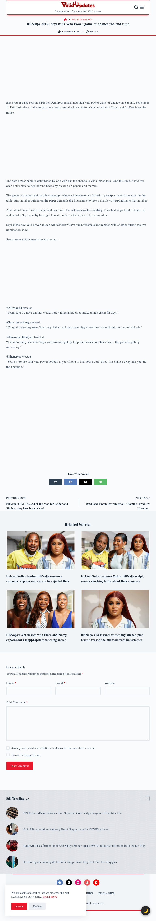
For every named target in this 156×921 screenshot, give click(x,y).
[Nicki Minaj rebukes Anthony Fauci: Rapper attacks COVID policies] (12, 829)
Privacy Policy (33, 755)
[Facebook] (70, 482)
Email (60, 683)
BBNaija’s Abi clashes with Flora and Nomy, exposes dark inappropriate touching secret (36, 637)
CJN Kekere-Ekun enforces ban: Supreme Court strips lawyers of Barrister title (72, 813)
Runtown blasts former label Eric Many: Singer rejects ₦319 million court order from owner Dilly (84, 845)
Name (11, 683)
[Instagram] (78, 882)
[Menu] (142, 7)
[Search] (136, 7)
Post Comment (19, 766)
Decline (37, 906)
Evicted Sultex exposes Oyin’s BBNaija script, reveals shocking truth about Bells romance (112, 578)
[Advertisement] (78, 69)
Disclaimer (106, 893)
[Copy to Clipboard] (55, 482)
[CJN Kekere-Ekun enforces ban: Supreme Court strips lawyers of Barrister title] (12, 813)
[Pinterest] (87, 882)
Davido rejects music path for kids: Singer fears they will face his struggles (70, 862)
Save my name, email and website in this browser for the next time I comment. (53, 748)
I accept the (26, 755)
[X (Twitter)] (85, 482)
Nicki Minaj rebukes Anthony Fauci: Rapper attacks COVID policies (66, 829)
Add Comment (17, 702)
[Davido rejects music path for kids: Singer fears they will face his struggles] (12, 862)
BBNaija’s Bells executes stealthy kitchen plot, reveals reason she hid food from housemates (112, 637)
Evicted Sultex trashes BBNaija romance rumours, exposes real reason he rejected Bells (37, 578)
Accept (19, 906)
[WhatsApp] (100, 482)
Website (110, 683)
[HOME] (65, 19)
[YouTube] (96, 882)
